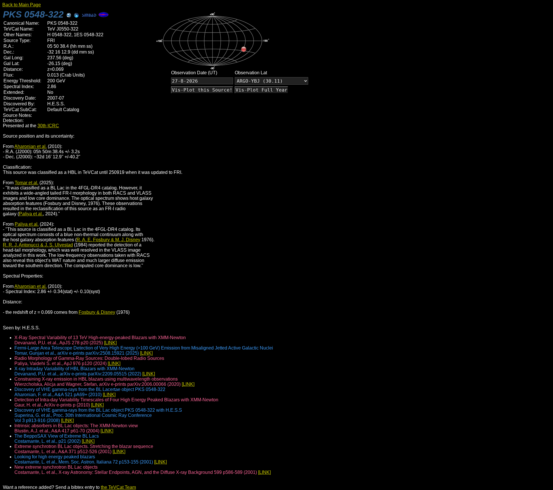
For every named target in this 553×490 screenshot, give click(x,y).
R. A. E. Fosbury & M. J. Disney (108, 239)
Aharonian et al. (30, 146)
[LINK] (110, 342)
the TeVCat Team (118, 487)
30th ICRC (48, 125)
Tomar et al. (26, 182)
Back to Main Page (21, 4)
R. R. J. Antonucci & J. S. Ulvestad (38, 244)
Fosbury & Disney (97, 312)
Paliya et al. (31, 213)
